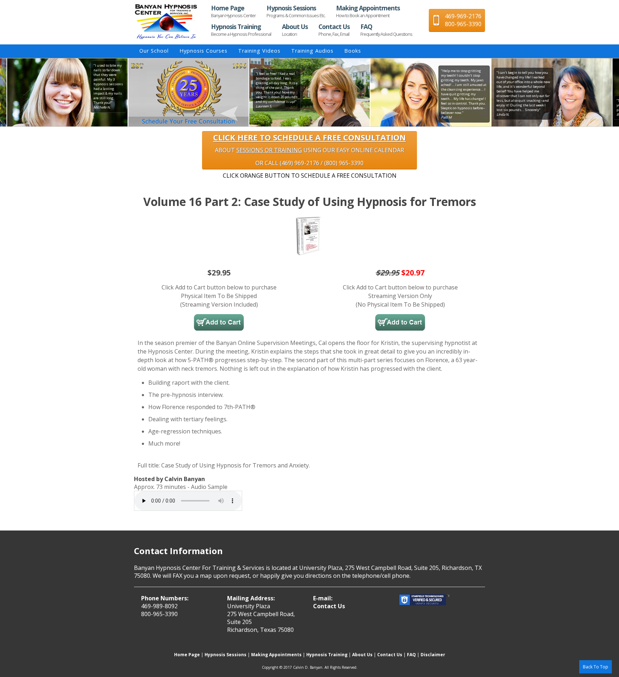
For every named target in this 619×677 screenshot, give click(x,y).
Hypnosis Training (241, 29)
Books (352, 50)
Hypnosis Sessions (296, 11)
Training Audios (312, 50)
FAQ (386, 29)
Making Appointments (368, 11)
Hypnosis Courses (203, 50)
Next (491, 92)
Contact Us (334, 29)
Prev (128, 92)
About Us (295, 29)
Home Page (233, 11)
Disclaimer (433, 655)
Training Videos (259, 50)
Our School (154, 50)
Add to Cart (219, 322)
